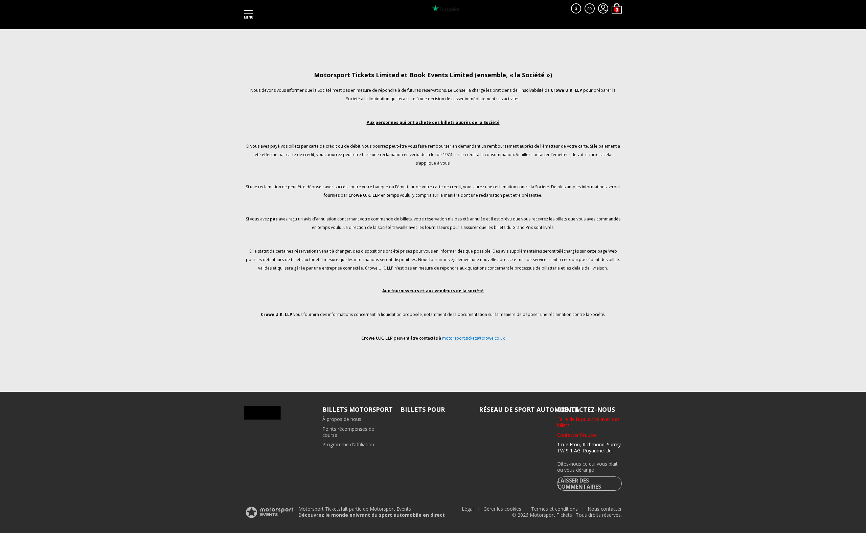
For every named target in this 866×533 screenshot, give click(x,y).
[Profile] (603, 8)
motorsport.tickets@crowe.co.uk (473, 338)
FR (589, 8)
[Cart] (617, 8)
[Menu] (248, 14)
